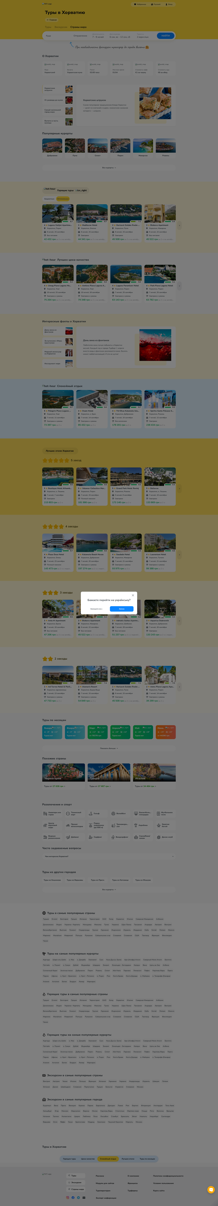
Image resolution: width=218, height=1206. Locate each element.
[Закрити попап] (133, 595)
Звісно (121, 609)
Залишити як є (96, 609)
